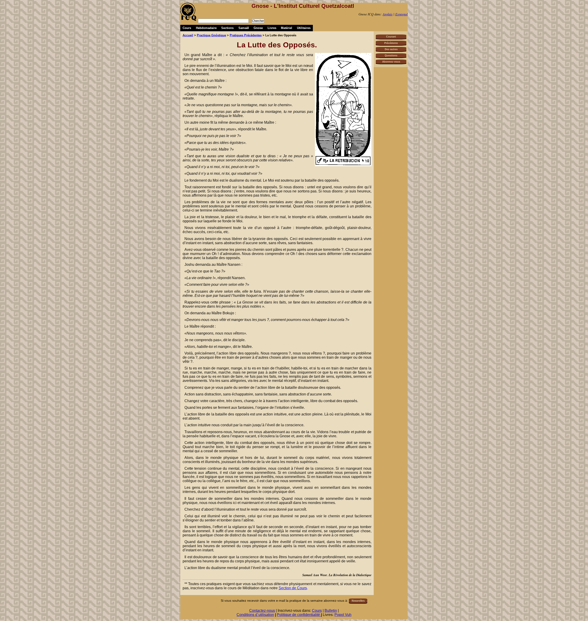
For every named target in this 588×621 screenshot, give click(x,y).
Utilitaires (304, 28)
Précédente (391, 43)
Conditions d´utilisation (255, 615)
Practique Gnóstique (211, 35)
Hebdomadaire (206, 28)
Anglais (388, 14)
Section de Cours (293, 588)
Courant (391, 36)
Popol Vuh (342, 615)
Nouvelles (358, 600)
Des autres (391, 49)
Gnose (258, 28)
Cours (187, 28)
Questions (391, 55)
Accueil (188, 35)
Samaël (243, 28)
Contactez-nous (262, 610)
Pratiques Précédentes (246, 35)
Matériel (286, 28)
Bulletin (331, 610)
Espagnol (401, 14)
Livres (272, 28)
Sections (227, 28)
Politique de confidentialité (299, 615)
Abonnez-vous (391, 61)
